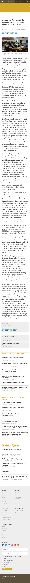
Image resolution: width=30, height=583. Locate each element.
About (3, 526)
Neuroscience (20, 29)
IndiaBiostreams (6, 519)
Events (4, 501)
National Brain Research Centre (13, 200)
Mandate (4, 528)
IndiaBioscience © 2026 (8, 576)
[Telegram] (15, 33)
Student (6, 558)
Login (8, 578)
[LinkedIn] (5, 33)
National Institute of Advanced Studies (13, 228)
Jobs (3, 497)
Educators (18, 515)
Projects (4, 510)
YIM (16, 517)
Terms (17, 578)
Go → (28, 1)
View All (10, 1)
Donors (4, 533)
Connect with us (19, 495)
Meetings (4, 513)
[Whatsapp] (10, 33)
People (4, 530)
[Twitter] (3, 33)
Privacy (3, 580)
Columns (4, 495)
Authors (17, 513)
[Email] (13, 33)
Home (2, 1)
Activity (4, 535)
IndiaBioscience (15, 7)
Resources (5, 515)
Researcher (6, 562)
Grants (4, 499)
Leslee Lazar (6, 27)
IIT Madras (21, 258)
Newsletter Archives (18, 498)
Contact (4, 537)
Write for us (18, 493)
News (4, 16)
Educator (6, 564)
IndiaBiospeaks (6, 517)
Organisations (19, 510)
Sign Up (4, 578)
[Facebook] (8, 33)
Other (4, 31)
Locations (5, 503)
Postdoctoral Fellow (8, 560)
